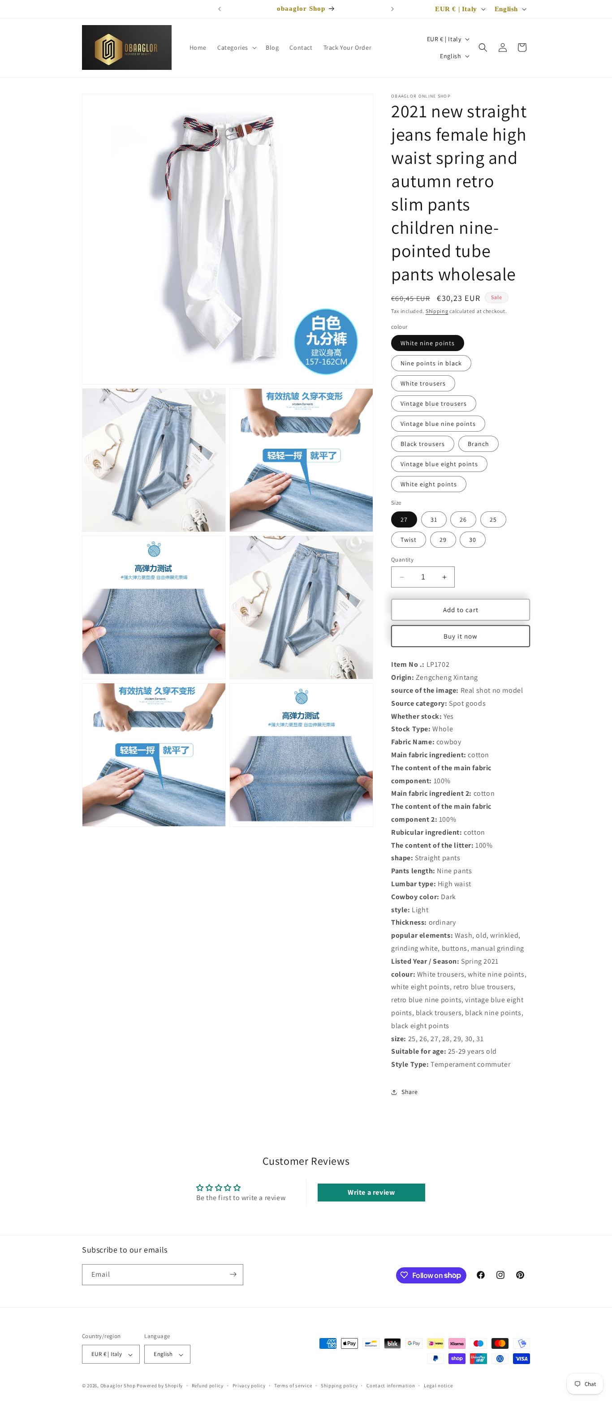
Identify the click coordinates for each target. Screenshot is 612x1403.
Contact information (390, 1385)
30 (472, 540)
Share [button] (409, 1092)
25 (493, 519)
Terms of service (293, 1385)
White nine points (428, 343)
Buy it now (461, 636)
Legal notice (438, 1385)
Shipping (437, 311)
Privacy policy (249, 1385)
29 (443, 540)
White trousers (423, 383)
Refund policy (208, 1385)
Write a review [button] (371, 1192)
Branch (478, 444)
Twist (409, 540)
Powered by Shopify (160, 1386)
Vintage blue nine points (438, 424)
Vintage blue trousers (434, 403)
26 (463, 519)
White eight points (429, 484)
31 (434, 519)
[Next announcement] (392, 8)
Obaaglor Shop (118, 1386)
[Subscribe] (233, 1274)
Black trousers (423, 444)
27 (404, 519)
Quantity (402, 559)
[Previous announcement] (219, 8)
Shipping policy (339, 1385)
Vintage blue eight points (439, 464)
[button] (236, 47)
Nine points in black (431, 363)
